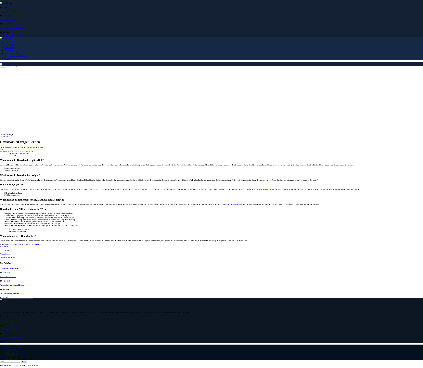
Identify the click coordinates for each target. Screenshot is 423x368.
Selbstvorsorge (11, 50)
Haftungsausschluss (11, 351)
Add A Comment (6, 254)
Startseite (3, 67)
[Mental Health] (6, 38)
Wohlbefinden (181, 165)
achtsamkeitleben (11, 359)
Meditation (9, 47)
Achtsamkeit (10, 42)
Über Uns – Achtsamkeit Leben (15, 345)
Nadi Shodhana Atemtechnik (10, 293)
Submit (24, 361)
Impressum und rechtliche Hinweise (16, 355)
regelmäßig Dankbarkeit (234, 204)
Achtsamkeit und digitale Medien (12, 28)
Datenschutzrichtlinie (11, 349)
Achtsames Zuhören (264, 189)
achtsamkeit (7, 147)
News (6, 59)
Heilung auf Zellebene (18, 56)
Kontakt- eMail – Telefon (13, 347)
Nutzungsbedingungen (12, 353)
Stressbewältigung (12, 53)
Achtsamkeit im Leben (8, 20)
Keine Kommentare (28, 147)
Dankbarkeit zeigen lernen (9, 11)
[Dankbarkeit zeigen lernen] (68, 133)
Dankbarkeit (10, 45)
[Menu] (1, 63)
